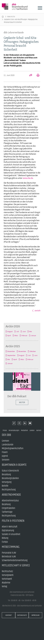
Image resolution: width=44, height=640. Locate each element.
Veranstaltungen (14, 430)
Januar (33, 335)
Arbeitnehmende (11, 494)
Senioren (5, 460)
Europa (5, 542)
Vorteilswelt (7, 579)
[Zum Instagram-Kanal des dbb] (19, 423)
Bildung (5, 538)
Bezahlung (6, 504)
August (10, 331)
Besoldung (6, 474)
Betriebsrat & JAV (9, 557)
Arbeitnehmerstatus (10, 501)
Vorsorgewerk (7, 575)
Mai (30, 331)
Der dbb (6, 435)
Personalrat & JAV (9, 553)
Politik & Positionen (13, 520)
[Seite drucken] (36, 75)
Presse (5, 430)
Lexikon (32, 430)
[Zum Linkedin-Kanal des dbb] (24, 423)
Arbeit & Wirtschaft (9, 527)
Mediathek (24, 430)
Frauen (5, 452)
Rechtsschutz (7, 571)
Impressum (35, 615)
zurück (37, 310)
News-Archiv (11, 16)
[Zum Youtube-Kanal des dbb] (30, 423)
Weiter (22, 402)
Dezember (11, 351)
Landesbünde (7, 445)
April (9, 335)
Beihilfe (5, 486)
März (16, 335)
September (11, 355)
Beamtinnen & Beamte (14, 464)
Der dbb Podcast (16, 396)
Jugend (5, 456)
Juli (17, 331)
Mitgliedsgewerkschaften (12, 448)
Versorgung (6, 482)
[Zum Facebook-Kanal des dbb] (14, 423)
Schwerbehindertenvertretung (15, 560)
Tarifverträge (7, 512)
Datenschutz (22, 615)
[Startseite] (3, 16)
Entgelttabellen (8, 508)
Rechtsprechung (9, 490)
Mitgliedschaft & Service (16, 565)
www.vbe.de (28, 178)
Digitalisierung (8, 530)
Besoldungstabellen (10, 478)
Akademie (6, 583)
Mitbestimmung (11, 547)
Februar (24, 335)
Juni (24, 331)
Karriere (38, 430)
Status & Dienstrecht (10, 471)
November (22, 351)
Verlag (4, 586)
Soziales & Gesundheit (11, 534)
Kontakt (9, 615)
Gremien (5, 441)
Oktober (33, 351)
